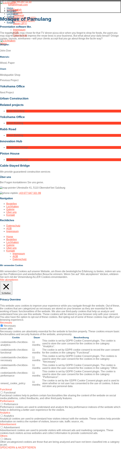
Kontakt (10, 215)
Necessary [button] (6, 322)
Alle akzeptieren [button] (9, 279)
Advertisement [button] (8, 424)
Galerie (10, 209)
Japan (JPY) (20, 23)
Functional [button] (6, 389)
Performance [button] (7, 401)
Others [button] (3, 436)
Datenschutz (13, 225)
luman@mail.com (18, 4)
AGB (9, 228)
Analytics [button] (5, 412)
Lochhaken (12, 206)
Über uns (11, 212)
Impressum (19, 29)
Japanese (18, 15)
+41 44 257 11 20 (22, 1)
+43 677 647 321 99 (30, 193)
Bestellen (11, 203)
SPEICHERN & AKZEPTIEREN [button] (18, 447)
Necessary (10, 325)
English (17, 9)
